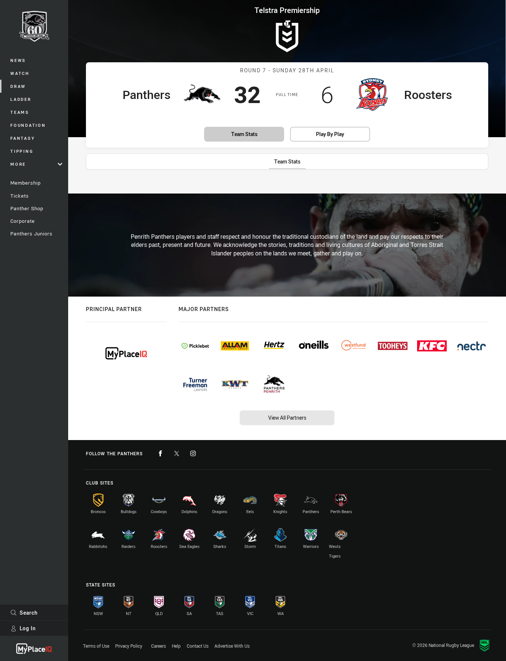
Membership (25, 182)
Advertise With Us (232, 646)
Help (176, 646)
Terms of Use (96, 646)
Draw (18, 86)
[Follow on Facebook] (160, 453)
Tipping (21, 151)
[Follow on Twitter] (177, 453)
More (18, 164)
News (18, 60)
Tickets (19, 195)
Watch (20, 73)
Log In (28, 628)
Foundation (28, 125)
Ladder (20, 99)
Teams (19, 112)
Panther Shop (26, 208)
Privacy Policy (128, 646)
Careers (158, 646)
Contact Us (198, 646)
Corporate (22, 221)
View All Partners (287, 417)
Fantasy (22, 138)
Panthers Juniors (31, 233)
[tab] (287, 161)
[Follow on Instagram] (193, 453)
